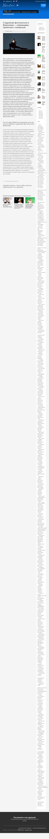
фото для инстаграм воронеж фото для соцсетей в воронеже (41, 630)
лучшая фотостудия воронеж (40, 718)
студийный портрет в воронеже (41, 343)
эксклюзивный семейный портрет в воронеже (41, 679)
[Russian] (16, 1)
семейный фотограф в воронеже (40, 327)
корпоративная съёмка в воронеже (41, 336)
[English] (14, 1)
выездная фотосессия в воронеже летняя (41, 510)
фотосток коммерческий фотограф (41, 374)
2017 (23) (41, 117)
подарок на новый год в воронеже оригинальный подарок (41, 422)
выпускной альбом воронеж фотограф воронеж (41, 323)
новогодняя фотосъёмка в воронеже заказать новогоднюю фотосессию (41, 650)
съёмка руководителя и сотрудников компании (41, 467)
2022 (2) (40, 111)
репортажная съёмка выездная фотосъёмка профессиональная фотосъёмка (42, 172)
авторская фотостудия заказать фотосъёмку (41, 365)
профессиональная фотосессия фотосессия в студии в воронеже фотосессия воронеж (42, 690)
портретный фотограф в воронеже (41, 556)
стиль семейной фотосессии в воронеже (41, 665)
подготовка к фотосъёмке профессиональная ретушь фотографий (42, 222)
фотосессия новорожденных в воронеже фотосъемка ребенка (41, 498)
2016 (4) (40, 118)
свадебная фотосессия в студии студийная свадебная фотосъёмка (41, 164)
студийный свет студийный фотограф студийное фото (41, 570)
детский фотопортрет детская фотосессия (41, 575)
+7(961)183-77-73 (8, 1)
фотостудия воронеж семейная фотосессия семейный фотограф (41, 255)
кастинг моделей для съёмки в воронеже (41, 791)
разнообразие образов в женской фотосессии (41, 804)
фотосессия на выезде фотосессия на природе (41, 743)
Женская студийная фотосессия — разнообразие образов (7, 205)
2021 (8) (40, 112)
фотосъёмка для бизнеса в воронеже (41, 331)
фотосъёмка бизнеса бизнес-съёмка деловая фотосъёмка (41, 148)
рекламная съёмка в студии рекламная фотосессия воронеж (41, 479)
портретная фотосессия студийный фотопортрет (41, 670)
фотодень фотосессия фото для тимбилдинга (41, 158)
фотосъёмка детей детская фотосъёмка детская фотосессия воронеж (41, 284)
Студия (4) (41, 27)
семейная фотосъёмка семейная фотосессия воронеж (40, 291)
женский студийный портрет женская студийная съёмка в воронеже (40, 588)
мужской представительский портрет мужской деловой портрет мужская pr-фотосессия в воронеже (42, 530)
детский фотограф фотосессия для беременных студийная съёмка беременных (40, 230)
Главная (5, 10)
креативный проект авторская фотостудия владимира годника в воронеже (41, 658)
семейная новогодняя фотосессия (40, 313)
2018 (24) (41, 115)
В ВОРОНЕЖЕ (43, 5)
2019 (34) (41, 114)
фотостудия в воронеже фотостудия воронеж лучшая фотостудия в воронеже (41, 613)
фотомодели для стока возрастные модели (41, 370)
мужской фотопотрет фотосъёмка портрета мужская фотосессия (40, 141)
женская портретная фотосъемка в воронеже (41, 560)
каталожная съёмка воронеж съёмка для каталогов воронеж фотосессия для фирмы (41, 401)
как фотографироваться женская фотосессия (42, 153)
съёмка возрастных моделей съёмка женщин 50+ (41, 473)
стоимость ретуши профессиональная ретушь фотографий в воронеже (42, 596)
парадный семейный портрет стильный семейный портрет (40, 491)
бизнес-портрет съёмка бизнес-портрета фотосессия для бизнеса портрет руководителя (41, 622)
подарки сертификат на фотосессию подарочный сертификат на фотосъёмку (41, 215)
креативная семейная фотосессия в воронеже (41, 451)
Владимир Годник (8, 31)
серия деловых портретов (40, 748)
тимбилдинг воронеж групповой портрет (41, 446)
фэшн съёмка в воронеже (41, 350)
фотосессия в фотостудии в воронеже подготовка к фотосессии (41, 505)
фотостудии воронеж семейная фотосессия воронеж (41, 301)
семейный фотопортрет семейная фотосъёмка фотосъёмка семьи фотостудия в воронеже (41, 264)
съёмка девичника (40, 353)
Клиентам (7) (42, 28)
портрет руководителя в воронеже (41, 715)
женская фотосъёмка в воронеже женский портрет (41, 428)
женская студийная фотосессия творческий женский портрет (40, 709)
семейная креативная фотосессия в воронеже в (41, 783)
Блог (10, 10)
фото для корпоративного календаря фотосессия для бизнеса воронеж (41, 409)
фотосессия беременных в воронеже (41, 778)
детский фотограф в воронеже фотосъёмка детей (40, 416)
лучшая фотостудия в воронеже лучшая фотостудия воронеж (41, 698)
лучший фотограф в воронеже (40, 463)
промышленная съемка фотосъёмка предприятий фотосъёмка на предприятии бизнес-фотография (41, 206)
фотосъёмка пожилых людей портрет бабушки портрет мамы (41, 135)
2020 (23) (41, 113)
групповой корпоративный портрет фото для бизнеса (41, 635)
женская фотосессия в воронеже (41, 565)
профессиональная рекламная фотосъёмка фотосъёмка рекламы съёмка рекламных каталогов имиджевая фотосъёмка (42, 194)
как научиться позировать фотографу (40, 765)
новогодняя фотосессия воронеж (41, 388)
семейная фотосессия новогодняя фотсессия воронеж (40, 393)
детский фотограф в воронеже (40, 704)
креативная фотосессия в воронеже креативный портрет (41, 435)
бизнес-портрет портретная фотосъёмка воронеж (40, 277)
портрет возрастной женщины (40, 775)
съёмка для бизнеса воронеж (41, 295)
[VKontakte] (4, 1)
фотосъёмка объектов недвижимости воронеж (41, 722)
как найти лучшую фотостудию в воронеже (41, 738)
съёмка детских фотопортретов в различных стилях (41, 797)
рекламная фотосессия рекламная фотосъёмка (41, 485)
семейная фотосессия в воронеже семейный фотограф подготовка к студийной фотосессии (41, 381)
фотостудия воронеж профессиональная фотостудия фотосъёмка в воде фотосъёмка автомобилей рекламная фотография (42, 240)
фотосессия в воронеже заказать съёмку (41, 317)
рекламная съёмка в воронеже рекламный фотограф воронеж (41, 457)
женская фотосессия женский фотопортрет (41, 515)
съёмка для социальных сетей (41, 684)
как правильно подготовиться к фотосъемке (41, 770)
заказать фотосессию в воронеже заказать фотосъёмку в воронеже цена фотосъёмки (41, 522)
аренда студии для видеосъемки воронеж (41, 761)
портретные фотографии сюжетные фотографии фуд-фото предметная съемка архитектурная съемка (41, 540)
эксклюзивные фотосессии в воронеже (41, 753)
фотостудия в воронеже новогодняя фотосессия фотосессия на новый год (41, 307)
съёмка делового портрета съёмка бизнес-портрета (41, 581)
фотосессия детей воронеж (41, 731)
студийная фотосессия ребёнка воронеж (41, 727)
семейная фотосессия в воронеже (41, 340)
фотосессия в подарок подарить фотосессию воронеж (41, 441)
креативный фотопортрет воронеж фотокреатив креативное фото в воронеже (41, 642)
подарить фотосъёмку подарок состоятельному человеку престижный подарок (41, 550)
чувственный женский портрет (41, 674)
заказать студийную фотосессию (12, 181)
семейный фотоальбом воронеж (40, 734)
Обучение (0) (41, 29)
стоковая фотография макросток (40, 361)
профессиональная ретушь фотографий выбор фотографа (42, 249)
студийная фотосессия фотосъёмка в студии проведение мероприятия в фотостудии (41, 604)
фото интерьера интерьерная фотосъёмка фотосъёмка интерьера (40, 128)
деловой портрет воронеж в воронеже (40, 356)
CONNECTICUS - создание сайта (24, 830)
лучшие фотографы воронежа (40, 347)
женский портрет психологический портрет (41, 271)
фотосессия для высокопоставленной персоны (42, 787)
